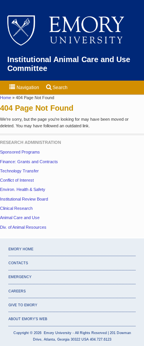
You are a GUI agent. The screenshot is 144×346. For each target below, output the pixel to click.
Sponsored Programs (20, 152)
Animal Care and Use (20, 217)
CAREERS (17, 291)
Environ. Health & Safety (22, 189)
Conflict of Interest (17, 180)
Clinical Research (16, 208)
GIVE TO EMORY (22, 305)
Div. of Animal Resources (23, 227)
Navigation (27, 87)
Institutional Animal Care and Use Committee (68, 64)
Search (59, 87)
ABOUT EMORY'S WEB (27, 319)
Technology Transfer (19, 171)
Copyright (21, 333)
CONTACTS (18, 263)
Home (6, 97)
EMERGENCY (19, 277)
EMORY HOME (20, 249)
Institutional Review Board (24, 199)
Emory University (72, 31)
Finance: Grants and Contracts (29, 161)
